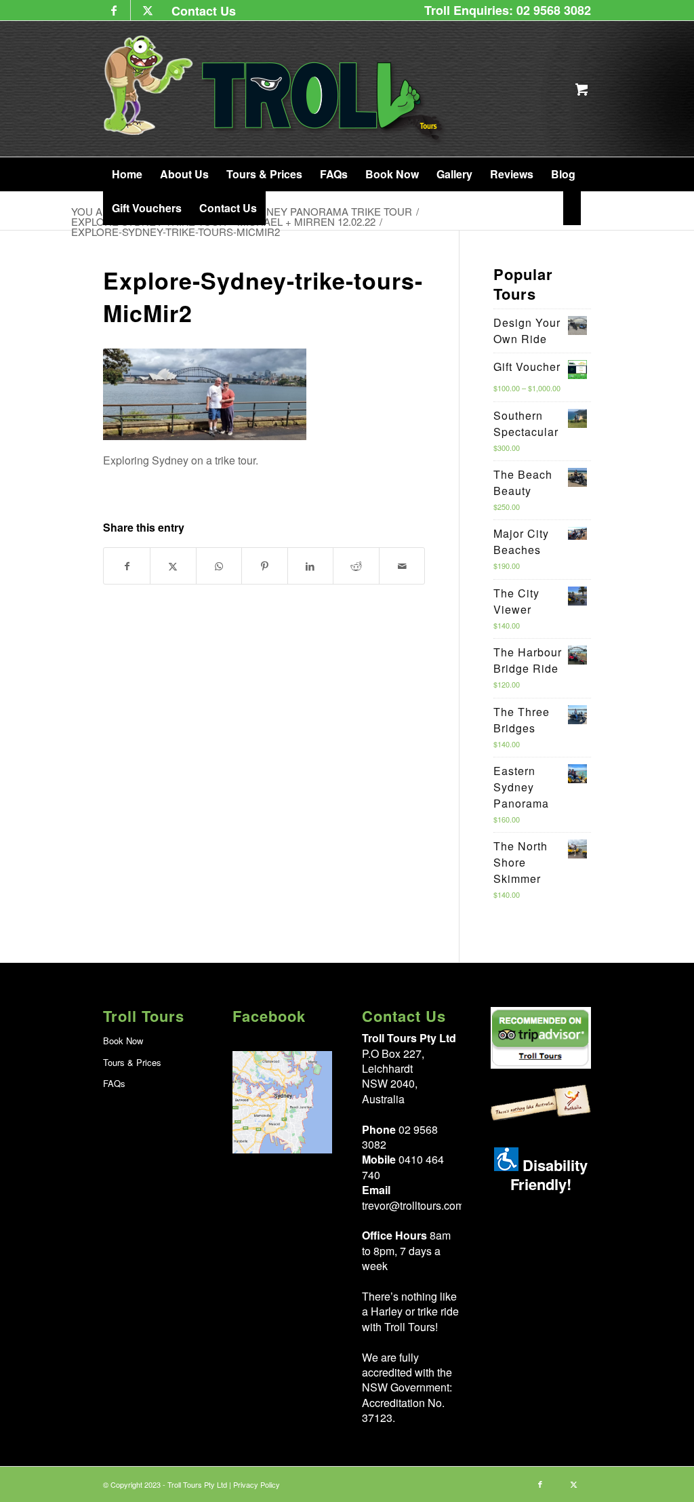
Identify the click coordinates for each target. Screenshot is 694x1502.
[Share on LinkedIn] (310, 566)
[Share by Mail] (402, 566)
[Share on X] (173, 566)
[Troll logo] (275, 89)
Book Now (123, 1040)
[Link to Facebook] (113, 10)
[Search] (572, 208)
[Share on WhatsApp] (219, 566)
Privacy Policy (256, 1484)
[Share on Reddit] (356, 566)
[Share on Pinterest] (264, 566)
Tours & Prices (132, 1062)
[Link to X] (148, 10)
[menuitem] (200, 10)
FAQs (114, 1083)
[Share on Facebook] (127, 566)
